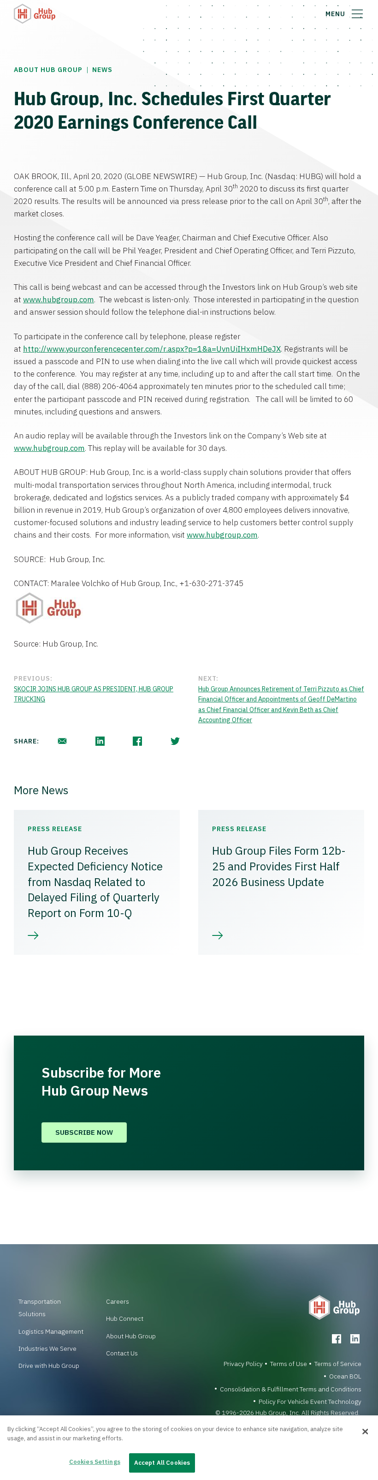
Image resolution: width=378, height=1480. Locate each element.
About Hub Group (48, 70)
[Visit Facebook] (336, 1339)
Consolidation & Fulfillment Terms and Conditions (290, 1389)
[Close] (365, 1431)
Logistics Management (50, 1331)
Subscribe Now (84, 1132)
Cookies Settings (94, 1462)
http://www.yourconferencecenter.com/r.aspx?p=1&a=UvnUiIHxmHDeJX (152, 349)
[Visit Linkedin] (355, 1339)
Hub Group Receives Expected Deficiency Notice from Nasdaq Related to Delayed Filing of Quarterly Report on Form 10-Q (95, 881)
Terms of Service (337, 1364)
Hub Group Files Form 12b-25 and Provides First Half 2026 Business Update (279, 866)
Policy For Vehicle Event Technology (310, 1401)
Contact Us (122, 1353)
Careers (117, 1301)
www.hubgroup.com (58, 299)
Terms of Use (288, 1364)
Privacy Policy (243, 1364)
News (102, 70)
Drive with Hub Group (48, 1365)
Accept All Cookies (162, 1463)
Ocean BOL (345, 1376)
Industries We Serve (47, 1348)
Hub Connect (124, 1318)
